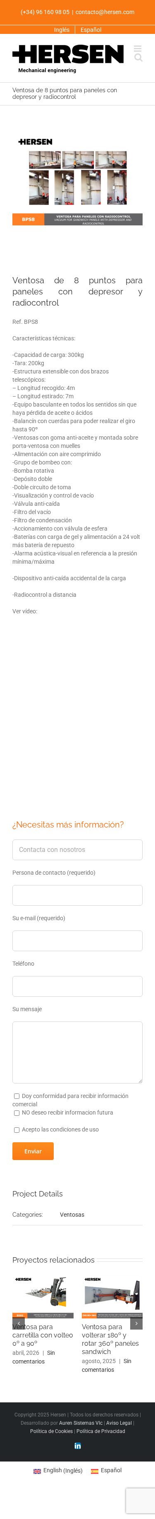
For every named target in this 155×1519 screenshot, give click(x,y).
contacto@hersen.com (105, 12)
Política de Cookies (51, 1431)
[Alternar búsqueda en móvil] (138, 57)
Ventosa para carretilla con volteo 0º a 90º (42, 1335)
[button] (18, 1323)
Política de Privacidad (100, 1431)
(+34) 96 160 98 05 (45, 12)
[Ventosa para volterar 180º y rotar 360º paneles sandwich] (112, 1276)
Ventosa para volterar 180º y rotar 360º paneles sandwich (110, 1339)
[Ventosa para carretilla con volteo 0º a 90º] (43, 1276)
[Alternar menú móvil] (138, 48)
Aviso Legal (119, 1423)
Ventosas (72, 1214)
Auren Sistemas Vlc (81, 1423)
